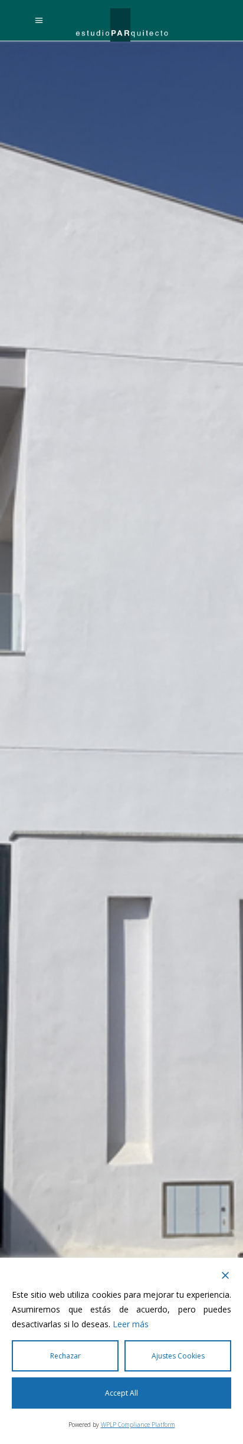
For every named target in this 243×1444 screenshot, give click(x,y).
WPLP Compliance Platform (138, 1424)
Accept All (121, 1393)
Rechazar (65, 1356)
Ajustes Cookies (178, 1356)
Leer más (131, 1324)
